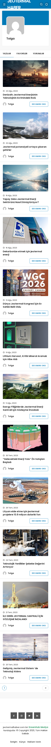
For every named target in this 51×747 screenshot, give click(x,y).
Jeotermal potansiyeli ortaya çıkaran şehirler (24, 148)
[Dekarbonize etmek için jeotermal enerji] (25, 230)
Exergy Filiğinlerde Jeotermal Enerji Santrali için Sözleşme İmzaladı (23, 408)
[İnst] (21, 715)
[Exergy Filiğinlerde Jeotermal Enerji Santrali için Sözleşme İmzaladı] (25, 386)
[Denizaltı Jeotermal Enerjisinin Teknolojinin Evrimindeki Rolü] (25, 73)
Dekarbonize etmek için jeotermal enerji (22, 253)
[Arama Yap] (41, 4)
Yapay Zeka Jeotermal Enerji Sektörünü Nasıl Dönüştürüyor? (21, 201)
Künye (22, 741)
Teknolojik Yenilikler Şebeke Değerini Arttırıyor (23, 565)
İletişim (13, 741)
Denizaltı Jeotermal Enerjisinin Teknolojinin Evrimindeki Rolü (20, 96)
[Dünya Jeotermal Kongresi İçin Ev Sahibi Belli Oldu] (25, 282)
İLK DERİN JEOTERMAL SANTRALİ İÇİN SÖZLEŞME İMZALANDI (23, 617)
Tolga (11, 104)
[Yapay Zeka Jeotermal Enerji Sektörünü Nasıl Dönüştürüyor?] (25, 178)
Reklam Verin (34, 741)
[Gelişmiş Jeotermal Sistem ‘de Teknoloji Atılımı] (25, 647)
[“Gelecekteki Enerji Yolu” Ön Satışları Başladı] (25, 438)
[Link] (37, 715)
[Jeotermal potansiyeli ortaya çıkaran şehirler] (25, 125)
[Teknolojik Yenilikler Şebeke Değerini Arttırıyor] (25, 542)
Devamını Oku (39, 104)
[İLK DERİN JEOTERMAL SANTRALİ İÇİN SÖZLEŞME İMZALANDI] (25, 595)
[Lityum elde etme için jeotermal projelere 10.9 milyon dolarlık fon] (25, 490)
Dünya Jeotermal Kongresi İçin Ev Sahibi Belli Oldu (22, 305)
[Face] (14, 715)
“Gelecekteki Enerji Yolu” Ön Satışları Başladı (24, 461)
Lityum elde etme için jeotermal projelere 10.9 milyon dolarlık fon (21, 513)
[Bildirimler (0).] (46, 4)
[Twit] (29, 715)
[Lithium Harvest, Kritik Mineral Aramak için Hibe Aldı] (25, 335)
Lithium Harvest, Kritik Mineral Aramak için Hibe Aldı (25, 357)
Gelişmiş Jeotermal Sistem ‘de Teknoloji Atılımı (20, 670)
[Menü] (4, 4)
